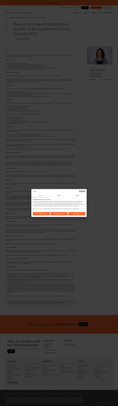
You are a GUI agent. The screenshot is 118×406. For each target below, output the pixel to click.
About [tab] (77, 195)
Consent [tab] (40, 195)
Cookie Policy (39, 208)
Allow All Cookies (76, 213)
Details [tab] (59, 195)
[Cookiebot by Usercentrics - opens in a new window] (80, 191)
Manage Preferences (58, 213)
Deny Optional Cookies (41, 213)
